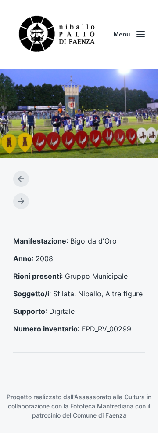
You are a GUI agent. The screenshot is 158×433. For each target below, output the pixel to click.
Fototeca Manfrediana (101, 406)
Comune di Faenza (99, 415)
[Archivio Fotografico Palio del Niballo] (57, 35)
